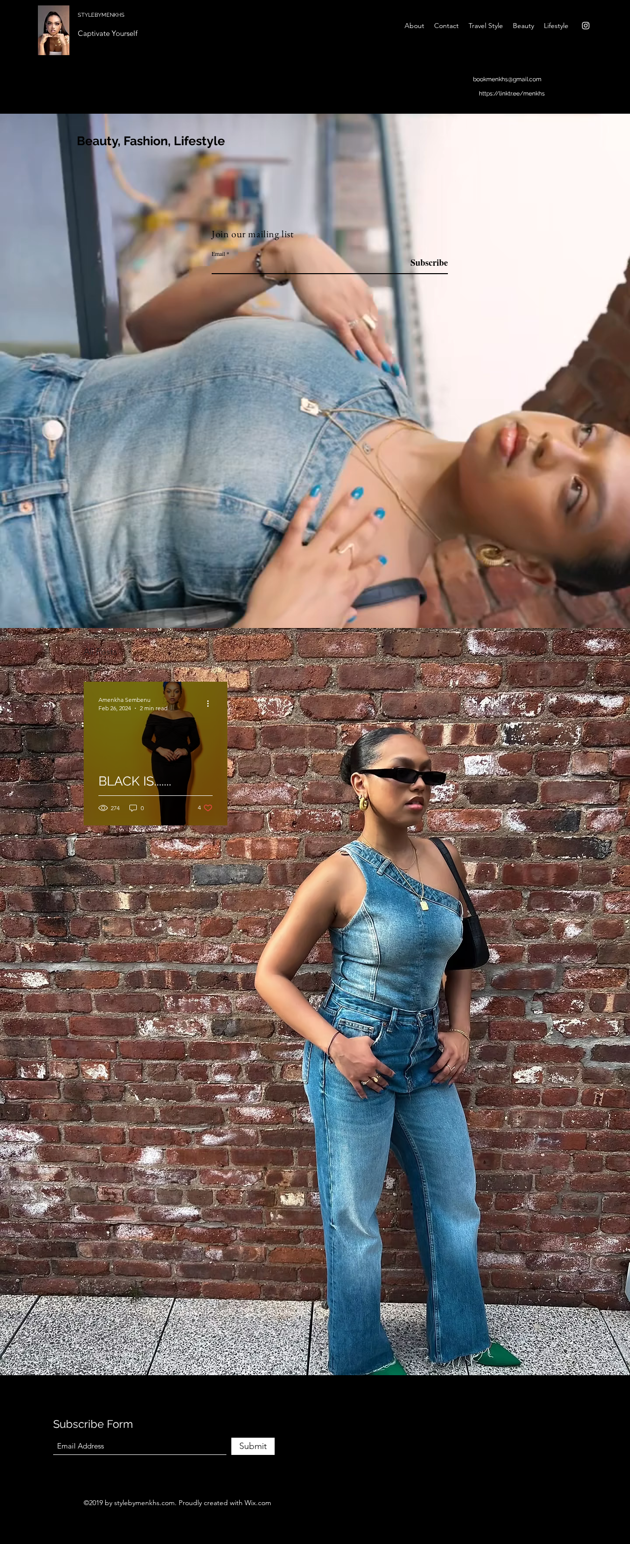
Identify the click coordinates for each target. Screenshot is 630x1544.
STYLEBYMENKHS (101, 15)
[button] (533, 653)
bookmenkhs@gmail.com (507, 79)
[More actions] (211, 703)
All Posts (100, 651)
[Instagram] (586, 26)
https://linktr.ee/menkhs (512, 93)
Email (218, 253)
